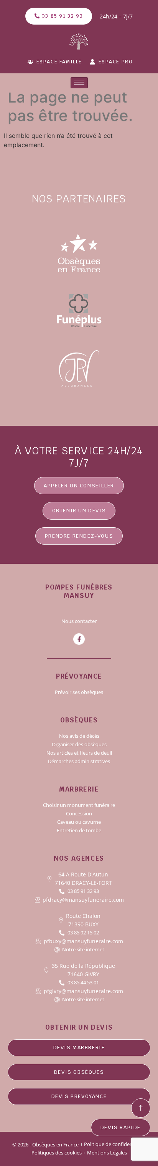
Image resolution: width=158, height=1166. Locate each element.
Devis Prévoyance (79, 1096)
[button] (79, 511)
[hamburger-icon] (79, 82)
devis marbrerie (79, 1047)
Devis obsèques (79, 1072)
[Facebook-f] (79, 639)
